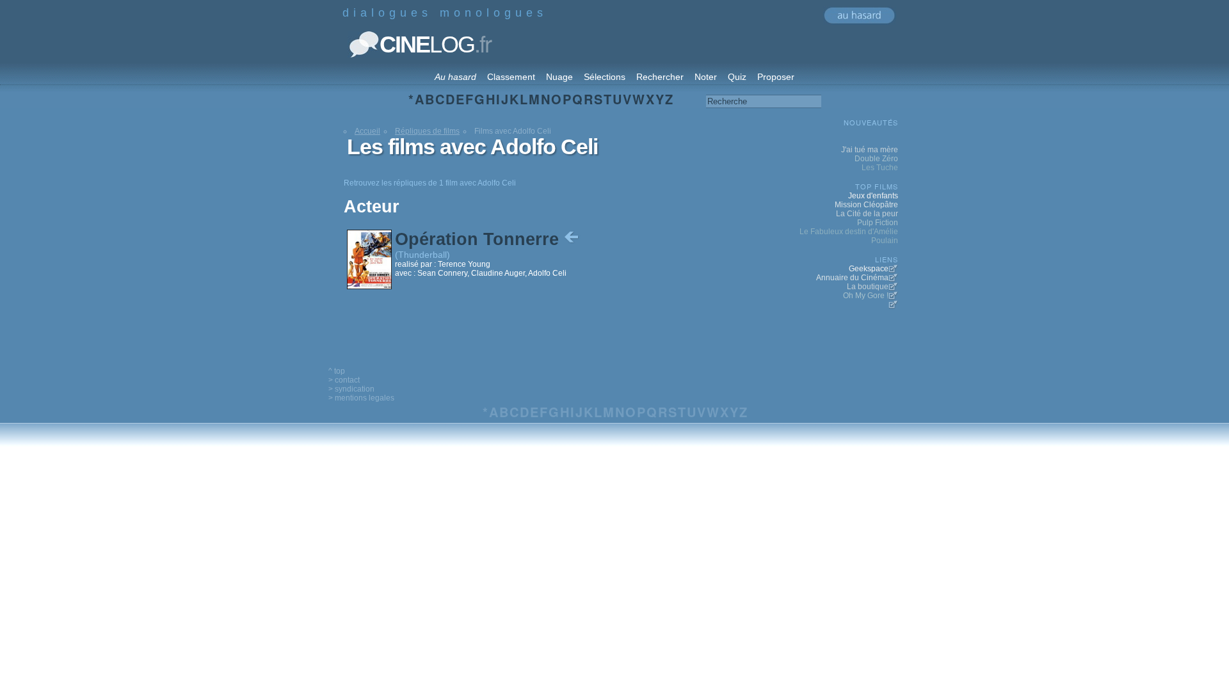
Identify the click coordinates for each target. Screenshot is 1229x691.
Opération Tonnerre (479, 239)
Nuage (559, 77)
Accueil (367, 131)
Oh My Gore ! (865, 295)
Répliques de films (427, 131)
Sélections (604, 77)
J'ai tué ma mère (869, 149)
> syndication (351, 389)
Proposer (775, 77)
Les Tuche (880, 167)
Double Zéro (876, 158)
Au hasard (455, 77)
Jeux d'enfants (873, 195)
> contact (344, 380)
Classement (511, 77)
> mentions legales (361, 397)
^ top (336, 371)
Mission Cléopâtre (866, 204)
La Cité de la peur (867, 213)
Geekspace (868, 268)
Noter (706, 77)
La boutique (867, 286)
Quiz (737, 77)
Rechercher (660, 77)
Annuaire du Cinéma (852, 277)
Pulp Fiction (877, 222)
